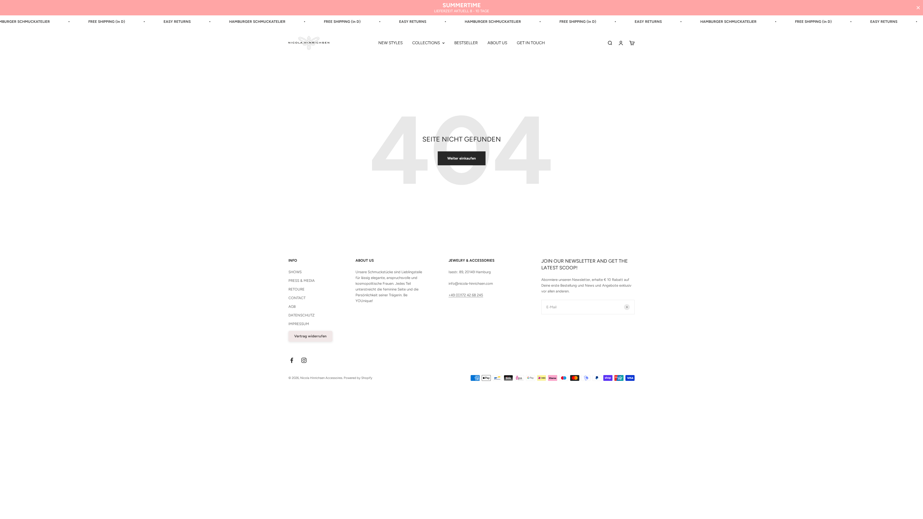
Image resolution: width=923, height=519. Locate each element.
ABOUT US (497, 42)
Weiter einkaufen (461, 158)
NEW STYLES (390, 42)
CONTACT (297, 298)
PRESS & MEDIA (301, 280)
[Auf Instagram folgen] (304, 360)
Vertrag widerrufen (310, 336)
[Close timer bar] (918, 8)
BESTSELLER (466, 42)
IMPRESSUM (298, 324)
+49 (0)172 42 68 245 (466, 295)
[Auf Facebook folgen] (291, 360)
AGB (292, 306)
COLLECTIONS (426, 42)
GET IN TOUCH (531, 42)
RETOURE (296, 289)
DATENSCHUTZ (301, 315)
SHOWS (295, 272)
